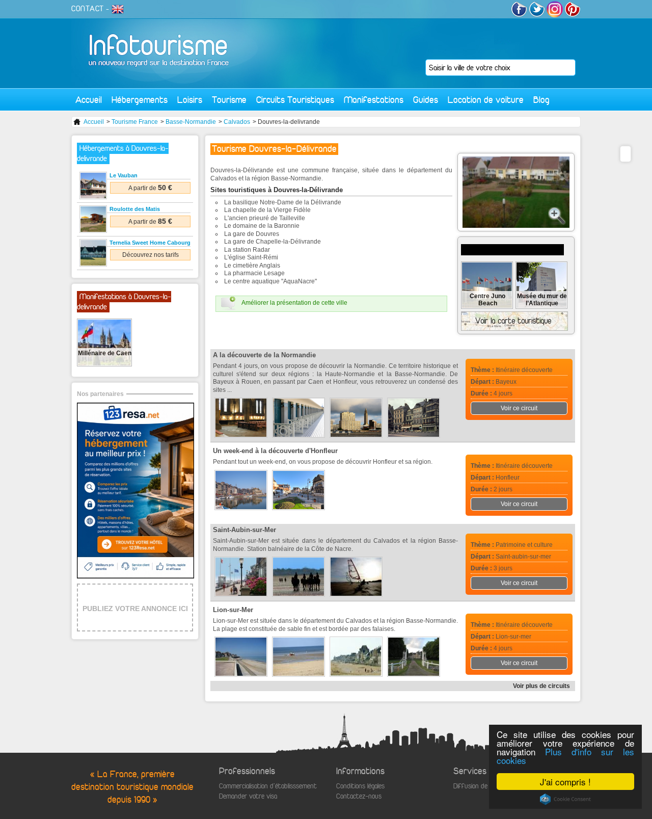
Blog (541, 99)
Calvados (237, 121)
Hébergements (140, 99)
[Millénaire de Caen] (104, 363)
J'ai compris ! (565, 781)
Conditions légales (360, 786)
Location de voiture (486, 99)
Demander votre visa (248, 796)
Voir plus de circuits (541, 686)
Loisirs (189, 99)
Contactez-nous (359, 796)
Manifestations (373, 99)
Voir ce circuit (519, 408)
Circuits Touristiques (295, 99)
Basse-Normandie (191, 121)
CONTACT (87, 8)
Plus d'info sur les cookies (565, 756)
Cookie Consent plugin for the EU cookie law (565, 799)
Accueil (88, 99)
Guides (425, 99)
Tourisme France (135, 121)
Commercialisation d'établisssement (268, 786)
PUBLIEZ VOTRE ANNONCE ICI (135, 608)
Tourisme (229, 99)
